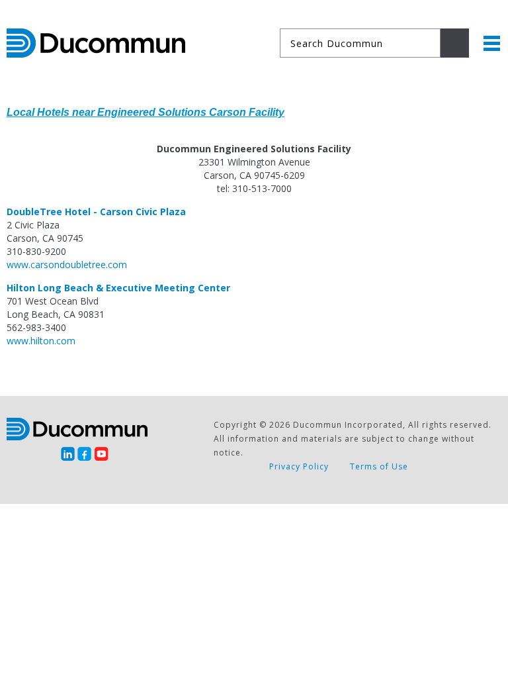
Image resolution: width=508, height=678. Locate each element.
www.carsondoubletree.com (67, 264)
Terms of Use (379, 466)
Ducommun (96, 43)
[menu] (492, 43)
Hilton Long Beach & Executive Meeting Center (118, 287)
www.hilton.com (41, 340)
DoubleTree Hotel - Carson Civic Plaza (96, 211)
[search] (455, 43)
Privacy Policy (299, 466)
